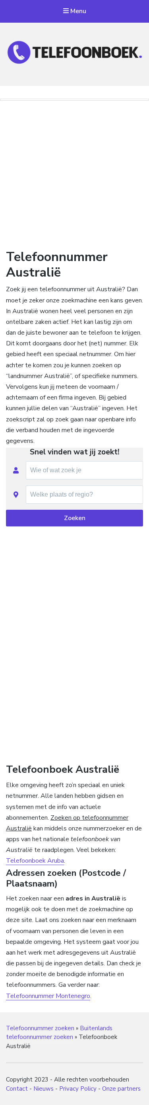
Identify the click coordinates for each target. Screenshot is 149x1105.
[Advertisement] (74, 173)
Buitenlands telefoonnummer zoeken (59, 1032)
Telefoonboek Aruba (35, 860)
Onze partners (121, 1089)
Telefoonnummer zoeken (40, 1028)
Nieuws (43, 1089)
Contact (17, 1089)
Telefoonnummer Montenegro (48, 996)
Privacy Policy (78, 1089)
